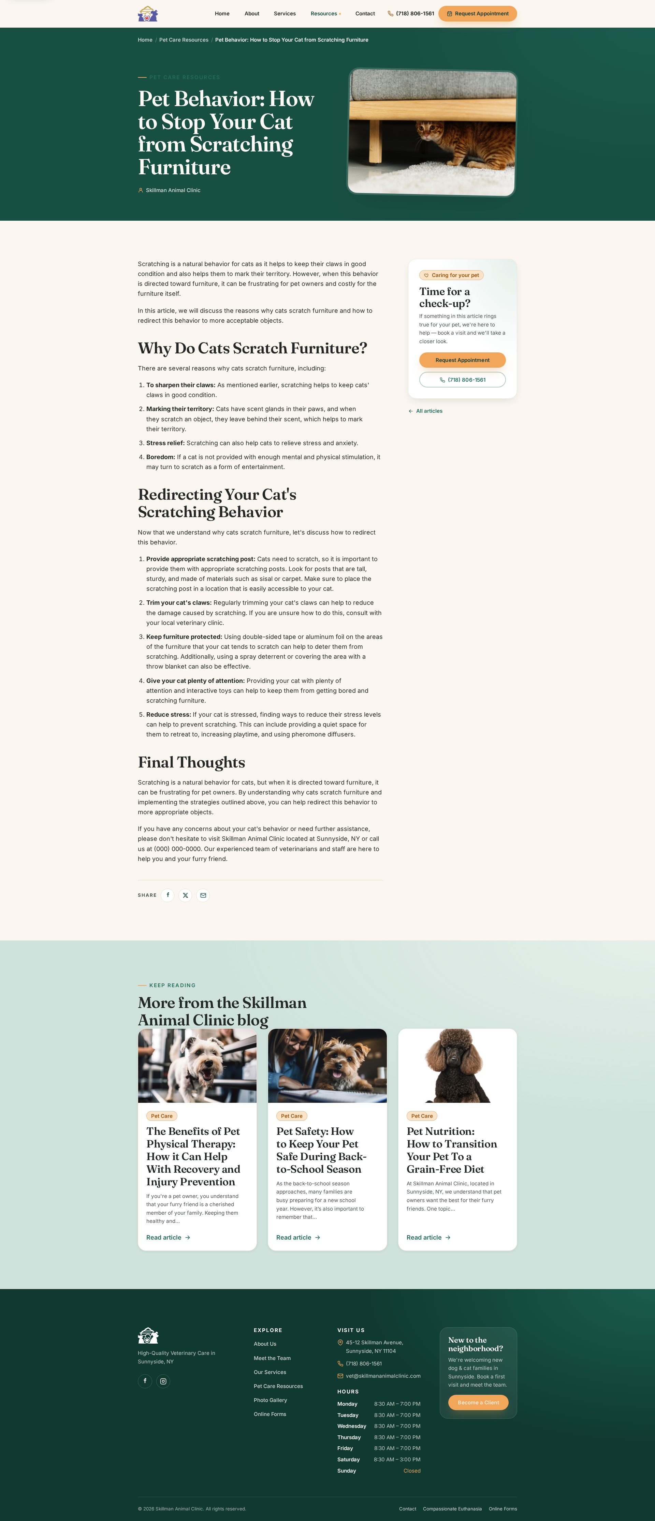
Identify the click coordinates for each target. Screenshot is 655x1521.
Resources (324, 13)
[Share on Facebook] (167, 895)
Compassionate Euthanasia (452, 1508)
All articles (429, 411)
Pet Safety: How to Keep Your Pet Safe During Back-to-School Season (321, 1150)
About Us (265, 1344)
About (252, 13)
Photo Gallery (270, 1400)
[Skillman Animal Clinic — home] (148, 13)
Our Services (270, 1372)
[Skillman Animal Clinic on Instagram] (163, 1381)
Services (285, 13)
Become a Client (478, 1402)
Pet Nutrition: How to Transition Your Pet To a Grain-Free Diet (452, 1150)
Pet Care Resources (183, 39)
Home (222, 13)
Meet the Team (272, 1358)
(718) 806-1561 (466, 380)
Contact (365, 13)
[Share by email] (203, 895)
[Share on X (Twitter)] (185, 895)
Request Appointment (482, 13)
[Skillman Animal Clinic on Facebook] (145, 1381)
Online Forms (270, 1414)
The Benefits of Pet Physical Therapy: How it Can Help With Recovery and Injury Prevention (193, 1156)
